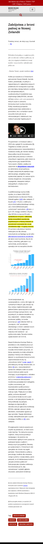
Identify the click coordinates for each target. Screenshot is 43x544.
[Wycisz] (29, 136)
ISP (14, 4)
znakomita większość (23, 377)
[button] (21, 131)
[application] (21, 130)
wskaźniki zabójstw (26, 524)
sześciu (25, 485)
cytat (24, 362)
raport (29, 362)
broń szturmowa (19, 515)
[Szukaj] (20, 15)
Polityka (19, 4)
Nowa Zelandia (23, 520)
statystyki (12, 524)
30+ (25, 419)
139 (19, 322)
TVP (33, 1)
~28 (27, 209)
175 (14, 202)
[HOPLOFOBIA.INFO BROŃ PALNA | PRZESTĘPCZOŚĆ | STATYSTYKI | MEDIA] (13, 9)
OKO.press (27, 4)
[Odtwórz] (11, 136)
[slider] (20, 135)
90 (13, 367)
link (32, 71)
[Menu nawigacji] (32, 9)
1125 (21, 199)
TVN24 (28, 1)
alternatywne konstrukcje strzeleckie (20, 236)
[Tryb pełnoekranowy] (32, 136)
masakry (12, 520)
